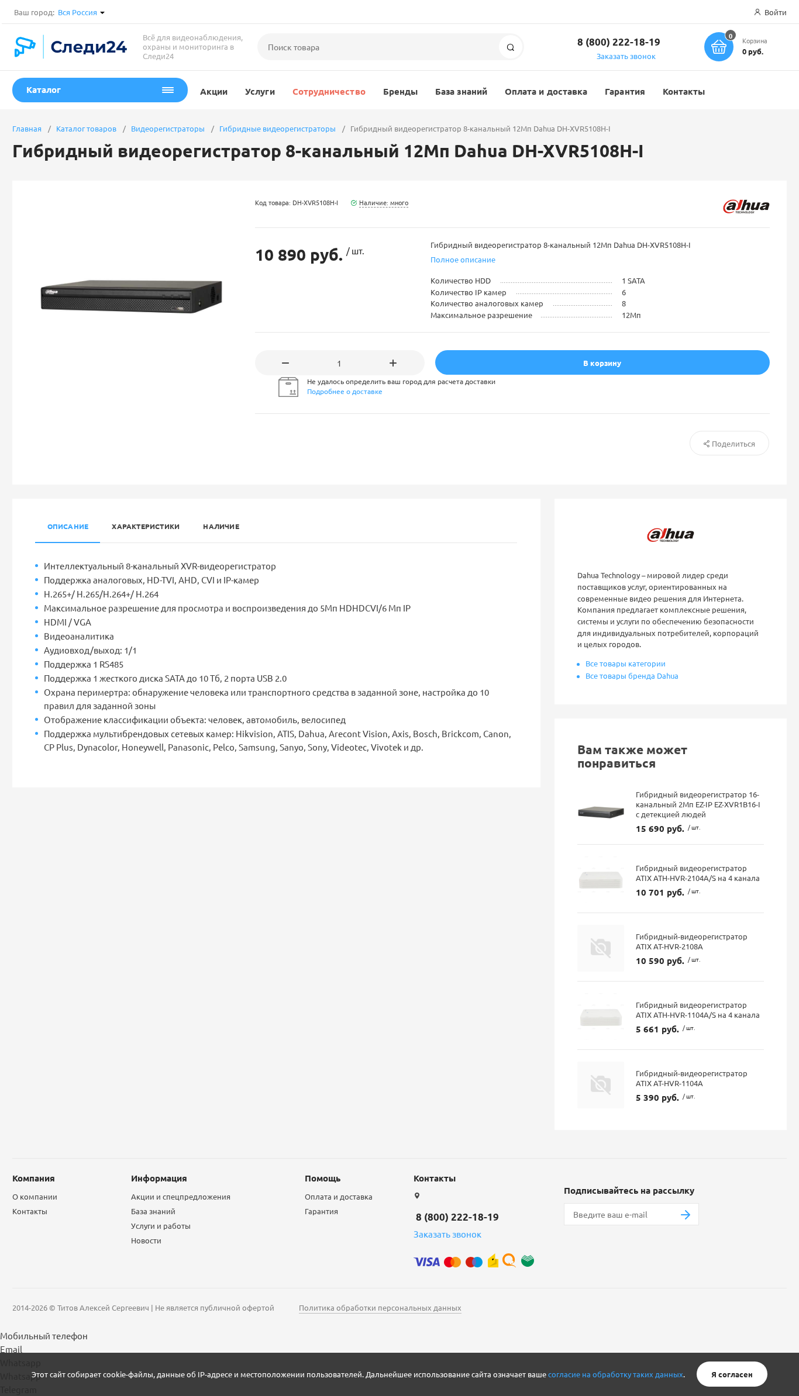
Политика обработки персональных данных (380, 1307)
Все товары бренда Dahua (632, 675)
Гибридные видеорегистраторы (277, 128)
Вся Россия (77, 12)
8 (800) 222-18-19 (618, 42)
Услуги (259, 91)
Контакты (684, 91)
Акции (214, 91)
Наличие (221, 526)
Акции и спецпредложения (180, 1196)
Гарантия (625, 91)
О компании (34, 1196)
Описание (68, 526)
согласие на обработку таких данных (615, 1374)
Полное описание (463, 259)
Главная (27, 128)
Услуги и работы (161, 1226)
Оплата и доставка (546, 91)
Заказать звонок (626, 56)
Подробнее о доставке (345, 391)
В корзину (602, 363)
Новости (146, 1240)
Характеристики (146, 526)
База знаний (461, 91)
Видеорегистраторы (168, 128)
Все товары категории (626, 663)
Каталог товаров (86, 128)
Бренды (400, 91)
